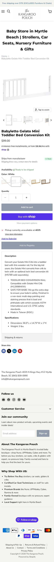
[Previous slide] (3, 120)
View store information (13, 234)
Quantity (5, 191)
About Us (10, 548)
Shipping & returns (14, 337)
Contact (20, 548)
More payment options (27, 223)
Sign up (43, 433)
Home (4, 56)
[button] (7, 120)
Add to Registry (27, 245)
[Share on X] (9, 351)
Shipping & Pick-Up (13, 545)
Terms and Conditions (36, 548)
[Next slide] (51, 120)
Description (10, 256)
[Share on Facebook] (3, 351)
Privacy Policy (27, 551)
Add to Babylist (8, 238)
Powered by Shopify (27, 557)
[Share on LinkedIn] (14, 351)
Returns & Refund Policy (35, 545)
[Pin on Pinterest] (20, 351)
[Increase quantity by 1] (26, 197)
